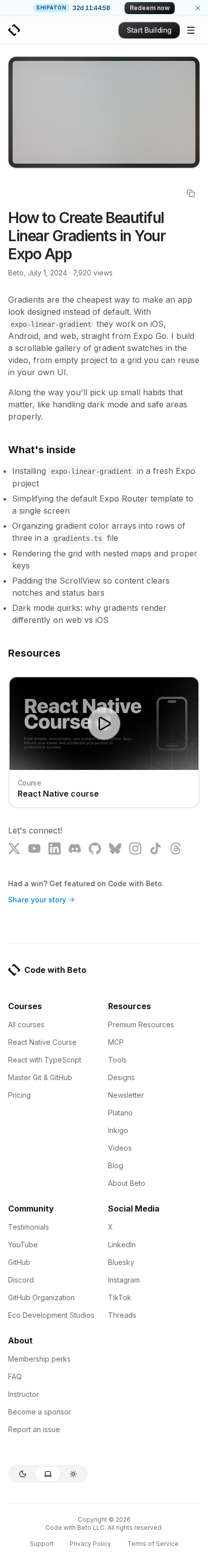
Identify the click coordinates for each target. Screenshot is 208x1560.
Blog (115, 1165)
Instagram (124, 1279)
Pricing (19, 1095)
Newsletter (126, 1095)
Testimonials (28, 1227)
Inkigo (118, 1130)
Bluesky (121, 1262)
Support (42, 1543)
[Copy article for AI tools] (191, 193)
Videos (120, 1148)
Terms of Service (153, 1543)
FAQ (15, 1376)
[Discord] (75, 848)
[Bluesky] (115, 848)
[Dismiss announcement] (198, 8)
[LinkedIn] (54, 848)
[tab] (22, 1474)
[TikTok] (155, 848)
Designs (121, 1077)
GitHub (19, 1262)
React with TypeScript (44, 1059)
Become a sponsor (39, 1411)
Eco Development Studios (51, 1315)
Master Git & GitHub (40, 1077)
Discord (21, 1279)
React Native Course (42, 1042)
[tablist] (48, 1474)
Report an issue (34, 1429)
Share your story (37, 899)
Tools (117, 1059)
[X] (14, 848)
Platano (120, 1112)
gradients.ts (78, 538)
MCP (116, 1042)
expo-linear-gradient (51, 324)
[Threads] (176, 848)
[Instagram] (135, 848)
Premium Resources (141, 1024)
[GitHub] (95, 848)
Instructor (23, 1394)
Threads (122, 1315)
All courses (26, 1024)
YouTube (23, 1244)
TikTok (119, 1297)
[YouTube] (34, 848)
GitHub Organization (41, 1297)
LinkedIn (122, 1244)
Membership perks (39, 1359)
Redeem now (150, 8)
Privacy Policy (90, 1543)
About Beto (126, 1183)
